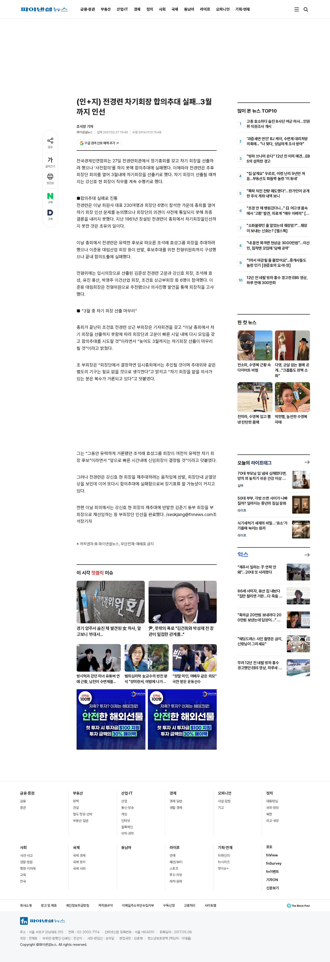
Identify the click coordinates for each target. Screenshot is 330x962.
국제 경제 (79, 855)
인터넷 (125, 821)
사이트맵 (210, 905)
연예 (172, 855)
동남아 (189, 9)
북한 (269, 814)
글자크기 (50, 166)
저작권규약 (105, 905)
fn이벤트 (272, 871)
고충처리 (189, 905)
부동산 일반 (80, 821)
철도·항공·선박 (82, 814)
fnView (272, 855)
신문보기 (272, 888)
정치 (149, 9)
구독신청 (169, 905)
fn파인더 (224, 855)
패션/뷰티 (176, 862)
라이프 (205, 9)
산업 (124, 801)
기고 (221, 808)
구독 (50, 202)
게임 (124, 814)
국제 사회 (79, 868)
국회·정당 (272, 808)
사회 (162, 9)
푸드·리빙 (176, 875)
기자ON (272, 880)
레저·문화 (176, 881)
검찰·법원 (26, 862)
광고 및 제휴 (49, 905)
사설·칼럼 (224, 801)
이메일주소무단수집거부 (138, 905)
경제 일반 (176, 801)
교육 (23, 875)
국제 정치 (79, 862)
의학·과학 (127, 833)
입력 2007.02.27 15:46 (112, 132)
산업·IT (122, 9)
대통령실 (272, 801)
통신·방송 (127, 808)
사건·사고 (26, 855)
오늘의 (254, 463)
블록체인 (127, 827)
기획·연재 (242, 9)
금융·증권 (87, 9)
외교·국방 (272, 821)
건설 (76, 808)
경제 (137, 9)
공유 (50, 147)
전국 (23, 881)
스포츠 (174, 868)
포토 (269, 847)
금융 (23, 801)
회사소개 (26, 905)
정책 (76, 801)
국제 (175, 9)
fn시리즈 (224, 862)
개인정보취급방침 (77, 905)
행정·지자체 (28, 868)
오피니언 (223, 9)
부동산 (106, 9)
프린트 (50, 183)
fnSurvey (273, 863)
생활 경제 (176, 808)
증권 (23, 808)
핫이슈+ (223, 868)
